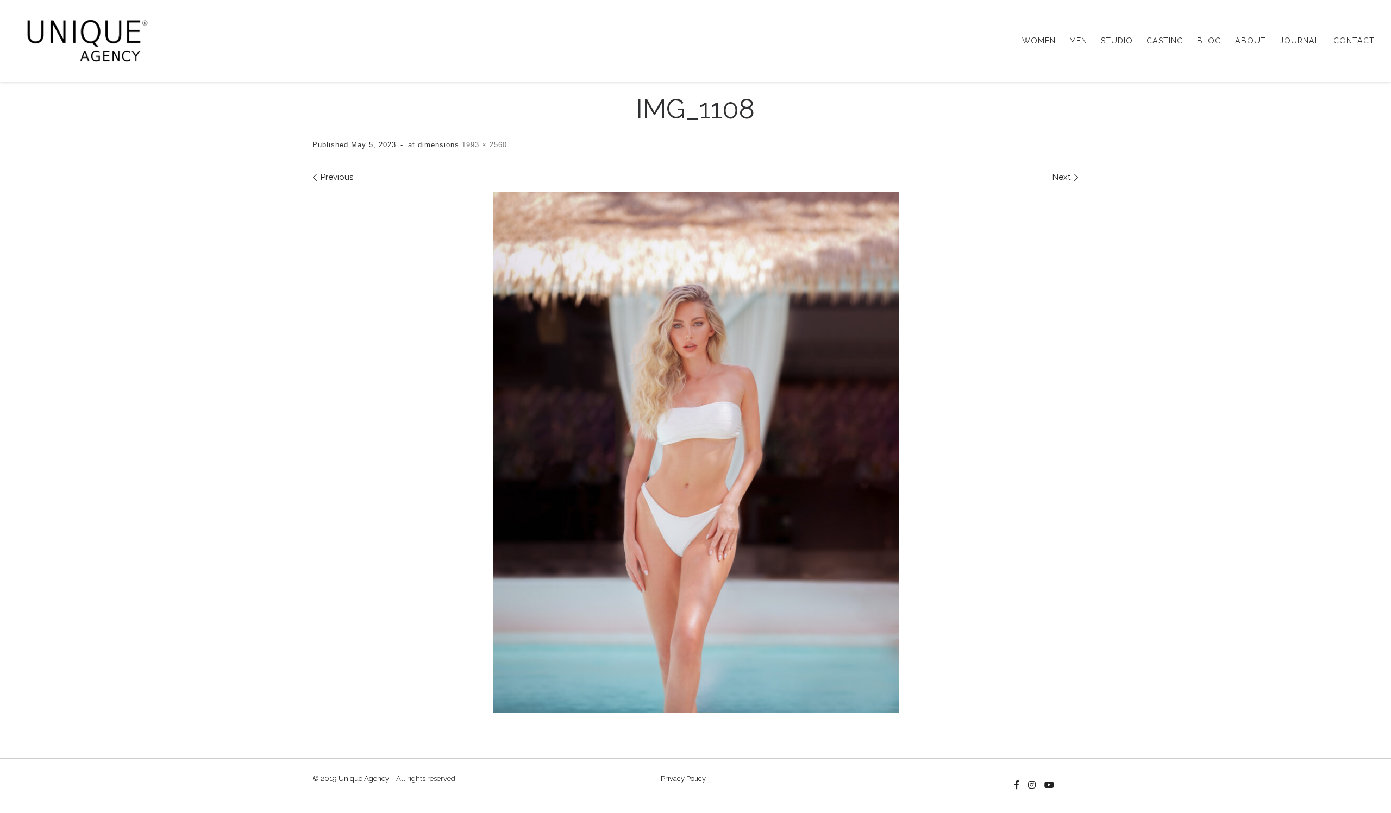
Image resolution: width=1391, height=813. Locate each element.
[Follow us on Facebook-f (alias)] (1016, 785)
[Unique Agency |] (84, 39)
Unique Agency (364, 778)
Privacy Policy (683, 778)
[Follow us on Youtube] (1049, 785)
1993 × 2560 (483, 145)
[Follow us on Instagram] (1032, 785)
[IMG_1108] (696, 452)
